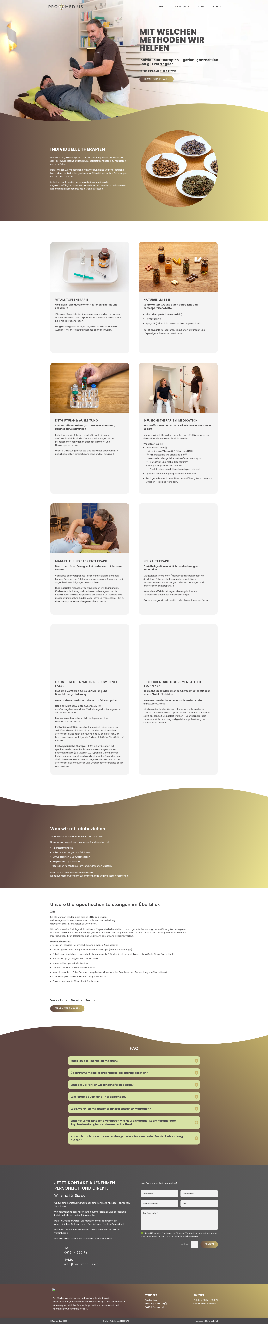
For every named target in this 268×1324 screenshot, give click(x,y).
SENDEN (209, 1244)
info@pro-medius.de (81, 1264)
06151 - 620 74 (75, 1253)
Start (162, 6)
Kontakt (218, 6)
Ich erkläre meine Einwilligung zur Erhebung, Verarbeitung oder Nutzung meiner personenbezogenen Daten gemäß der (179, 1235)
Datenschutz (211, 1321)
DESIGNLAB (124, 1321)
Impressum (200, 1321)
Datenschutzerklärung (188, 1236)
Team (200, 6)
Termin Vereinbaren (156, 79)
